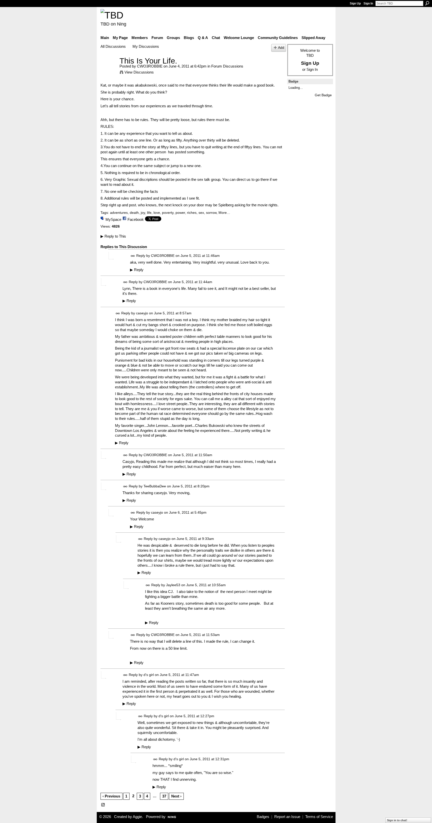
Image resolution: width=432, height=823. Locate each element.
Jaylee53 (173, 585)
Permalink (132, 256)
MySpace (113, 219)
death (134, 213)
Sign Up (355, 3)
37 (164, 796)
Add (281, 48)
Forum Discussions (227, 66)
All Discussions (113, 46)
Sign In (368, 3)
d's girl (149, 675)
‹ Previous (111, 796)
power (180, 213)
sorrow (211, 213)
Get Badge (323, 95)
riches (191, 213)
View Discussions (139, 72)
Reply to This (113, 236)
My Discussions (145, 46)
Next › (176, 796)
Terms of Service (319, 817)
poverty (168, 213)
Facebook (136, 219)
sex (201, 213)
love (157, 213)
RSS (103, 805)
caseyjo (142, 313)
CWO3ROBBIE (149, 66)
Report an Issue (287, 817)
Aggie (137, 817)
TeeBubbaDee (155, 486)
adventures (119, 213)
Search (427, 3)
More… (224, 213)
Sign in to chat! (397, 820)
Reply (137, 270)
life (149, 213)
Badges (263, 817)
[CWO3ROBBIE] (108, 70)
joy (143, 213)
